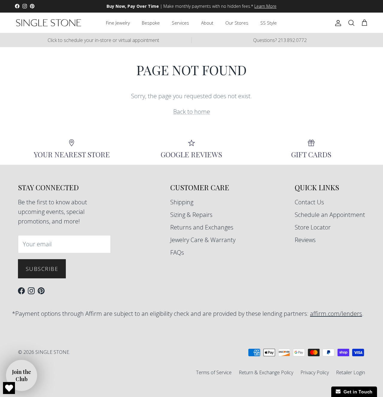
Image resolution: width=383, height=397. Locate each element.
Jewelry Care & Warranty (202, 240)
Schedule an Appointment (330, 215)
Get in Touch (357, 391)
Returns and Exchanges (201, 227)
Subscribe (42, 268)
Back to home (191, 112)
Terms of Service (214, 372)
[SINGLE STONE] (48, 23)
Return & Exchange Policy (266, 372)
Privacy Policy (314, 372)
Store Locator (313, 227)
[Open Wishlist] (9, 388)
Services (180, 23)
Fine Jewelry (118, 23)
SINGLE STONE (52, 352)
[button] (21, 375)
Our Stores (236, 23)
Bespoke (151, 23)
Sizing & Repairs (191, 215)
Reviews (305, 240)
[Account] (337, 23)
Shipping (181, 202)
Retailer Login (350, 372)
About (207, 23)
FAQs (177, 252)
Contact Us (309, 202)
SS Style (268, 23)
